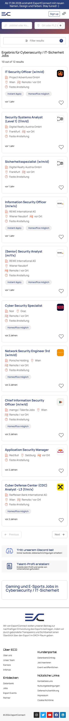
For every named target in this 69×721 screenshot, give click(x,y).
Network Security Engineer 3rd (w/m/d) (27, 353)
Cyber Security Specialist (23, 306)
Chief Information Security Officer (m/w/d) (24, 402)
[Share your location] (60, 25)
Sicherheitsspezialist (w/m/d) (27, 162)
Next (57, 534)
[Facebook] (56, 715)
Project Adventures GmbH (24, 77)
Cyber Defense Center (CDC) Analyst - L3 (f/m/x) (26, 487)
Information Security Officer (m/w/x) (25, 204)
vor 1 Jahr (9, 101)
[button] (64, 14)
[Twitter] (43, 715)
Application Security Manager (27, 450)
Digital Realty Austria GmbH (25, 126)
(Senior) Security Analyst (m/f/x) (23, 253)
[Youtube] (50, 715)
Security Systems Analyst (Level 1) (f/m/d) (24, 119)
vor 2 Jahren (11, 335)
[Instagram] (36, 715)
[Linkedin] (63, 715)
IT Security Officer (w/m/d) (24, 72)
